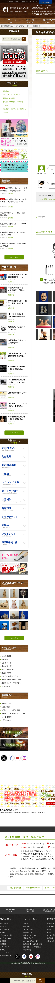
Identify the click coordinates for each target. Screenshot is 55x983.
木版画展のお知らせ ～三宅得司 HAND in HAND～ (12, 234)
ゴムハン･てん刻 (6, 935)
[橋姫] (44, 296)
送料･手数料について (33, 888)
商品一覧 (30, 21)
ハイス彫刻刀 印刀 (45, 199)
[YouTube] (17, 758)
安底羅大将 (41, 217)
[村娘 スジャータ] (23, 615)
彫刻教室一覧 (7, 666)
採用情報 (50, 938)
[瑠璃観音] (4, 593)
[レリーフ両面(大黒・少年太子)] (23, 625)
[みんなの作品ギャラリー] (14, 159)
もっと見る (14, 257)
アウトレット (4, 953)
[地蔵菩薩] (14, 604)
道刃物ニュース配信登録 (11, 710)
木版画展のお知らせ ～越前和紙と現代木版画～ (13, 246)
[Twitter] (4, 758)
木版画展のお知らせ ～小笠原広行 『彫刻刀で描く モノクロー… (13, 203)
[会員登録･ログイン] (14, 79)
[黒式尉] (23, 593)
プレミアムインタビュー (11, 95)
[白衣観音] (14, 593)
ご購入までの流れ (15, 888)
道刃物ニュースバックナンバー (13, 713)
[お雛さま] (44, 322)
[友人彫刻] (44, 334)
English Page (6, 686)
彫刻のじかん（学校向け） (11, 683)
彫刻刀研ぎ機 (4, 929)
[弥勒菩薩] (23, 604)
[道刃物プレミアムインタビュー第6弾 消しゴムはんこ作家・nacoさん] (14, 146)
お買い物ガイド (7, 707)
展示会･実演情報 (9, 98)
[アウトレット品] (14, 574)
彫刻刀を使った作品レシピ (11, 679)
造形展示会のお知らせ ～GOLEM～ (14, 225)
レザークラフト (5, 947)
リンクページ (7, 663)
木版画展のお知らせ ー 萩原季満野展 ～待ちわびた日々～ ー (13, 190)
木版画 (2, 932)
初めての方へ (7, 703)
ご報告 (5, 105)
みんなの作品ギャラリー (11, 676)
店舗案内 (26, 924)
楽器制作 (3, 941)
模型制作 (3, 944)
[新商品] (14, 561)
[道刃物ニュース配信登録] (14, 172)
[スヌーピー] (4, 625)
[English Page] (14, 750)
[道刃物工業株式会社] (16, 9)
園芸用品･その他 (6, 955)
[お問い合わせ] (14, 737)
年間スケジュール (8, 669)
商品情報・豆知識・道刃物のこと (14, 109)
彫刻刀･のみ (4, 924)
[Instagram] (24, 758)
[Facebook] (11, 758)
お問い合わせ (7, 720)
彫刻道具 (3, 926)
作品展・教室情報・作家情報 (13, 102)
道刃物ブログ (7, 673)
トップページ (10, 21)
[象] (4, 604)
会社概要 (5, 659)
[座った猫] (14, 615)
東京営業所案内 (7, 656)
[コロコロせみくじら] (14, 625)
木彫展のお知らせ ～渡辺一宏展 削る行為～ (13, 215)
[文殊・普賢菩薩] (44, 309)
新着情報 (6, 91)
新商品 (2, 950)
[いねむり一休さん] (4, 615)
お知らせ (6, 112)
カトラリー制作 (5, 938)
